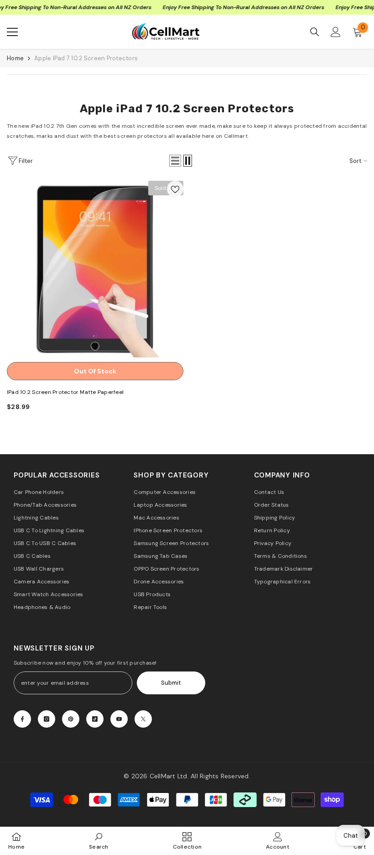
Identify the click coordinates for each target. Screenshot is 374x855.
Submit (171, 683)
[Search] (314, 31)
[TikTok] (95, 719)
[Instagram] (46, 719)
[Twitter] (143, 719)
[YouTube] (119, 719)
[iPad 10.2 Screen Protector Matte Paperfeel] (95, 269)
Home (15, 58)
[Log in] (336, 32)
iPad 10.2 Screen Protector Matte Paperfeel (65, 392)
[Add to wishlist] (175, 189)
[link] (98, 841)
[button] (175, 161)
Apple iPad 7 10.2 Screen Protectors (86, 58)
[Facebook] (22, 719)
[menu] (12, 31)
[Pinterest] (70, 719)
